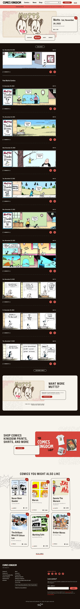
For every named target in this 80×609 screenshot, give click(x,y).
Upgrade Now (47, 396)
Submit (73, 588)
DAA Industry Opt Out (19, 576)
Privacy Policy (18, 575)
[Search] (59, 2)
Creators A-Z (5, 573)
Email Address (51, 586)
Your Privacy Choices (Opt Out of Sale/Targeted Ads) (26, 585)
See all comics (39, 553)
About (16, 571)
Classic (35, 510)
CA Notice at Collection (19, 578)
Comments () (7, 71)
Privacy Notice (50, 594)
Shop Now (19, 448)
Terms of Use (17, 582)
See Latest (41, 46)
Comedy (15, 508)
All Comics (5, 580)
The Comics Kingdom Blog (8, 575)
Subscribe (67, 2)
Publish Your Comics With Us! (21, 587)
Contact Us (17, 573)
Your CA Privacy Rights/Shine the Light (23, 580)
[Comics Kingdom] (10, 565)
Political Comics (6, 578)
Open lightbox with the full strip (29, 60)
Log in (75, 2)
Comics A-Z (5, 571)
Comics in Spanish (6, 576)
